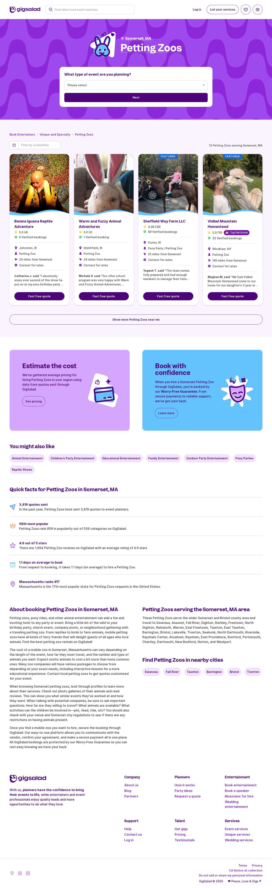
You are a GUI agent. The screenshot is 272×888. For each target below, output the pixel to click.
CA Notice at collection (245, 870)
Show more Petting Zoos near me (136, 319)
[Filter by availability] (39, 145)
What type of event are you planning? (97, 74)
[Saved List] (245, 9)
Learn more (166, 413)
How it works (185, 785)
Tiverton (253, 671)
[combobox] (92, 9)
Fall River (172, 671)
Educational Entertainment (121, 458)
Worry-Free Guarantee (179, 391)
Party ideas (184, 791)
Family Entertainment (163, 458)
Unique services (237, 834)
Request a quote (188, 796)
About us (131, 785)
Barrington (214, 671)
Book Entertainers (22, 134)
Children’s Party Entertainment (72, 458)
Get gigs (181, 829)
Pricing (180, 834)
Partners (131, 796)
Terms (242, 865)
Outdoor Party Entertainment (207, 458)
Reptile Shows (22, 469)
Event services (236, 829)
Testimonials (185, 840)
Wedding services (239, 840)
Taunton (193, 671)
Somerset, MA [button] (138, 38)
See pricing (33, 401)
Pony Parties (244, 458)
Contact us (133, 834)
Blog (127, 791)
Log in (197, 9)
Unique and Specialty (55, 134)
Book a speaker (237, 791)
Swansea (151, 671)
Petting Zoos (84, 134)
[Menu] (257, 9)
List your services (222, 9)
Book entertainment (241, 785)
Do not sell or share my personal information (230, 875)
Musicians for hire (239, 796)
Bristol (234, 671)
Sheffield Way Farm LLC (164, 221)
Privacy (257, 865)
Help (127, 829)
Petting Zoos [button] (151, 48)
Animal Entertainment (27, 458)
